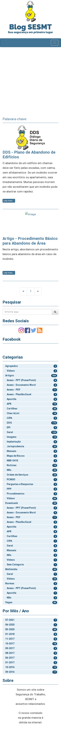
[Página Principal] (30, 11)
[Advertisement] (30, 80)
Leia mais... (9, 201)
